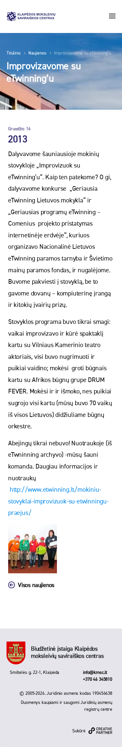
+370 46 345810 (97, 679)
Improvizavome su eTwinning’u (82, 53)
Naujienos (37, 53)
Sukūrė (79, 731)
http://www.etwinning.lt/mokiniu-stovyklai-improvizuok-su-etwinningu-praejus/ (58, 501)
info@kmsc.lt (95, 672)
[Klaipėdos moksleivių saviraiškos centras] (31, 16)
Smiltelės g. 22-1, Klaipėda (34, 672)
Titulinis (14, 53)
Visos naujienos (36, 585)
